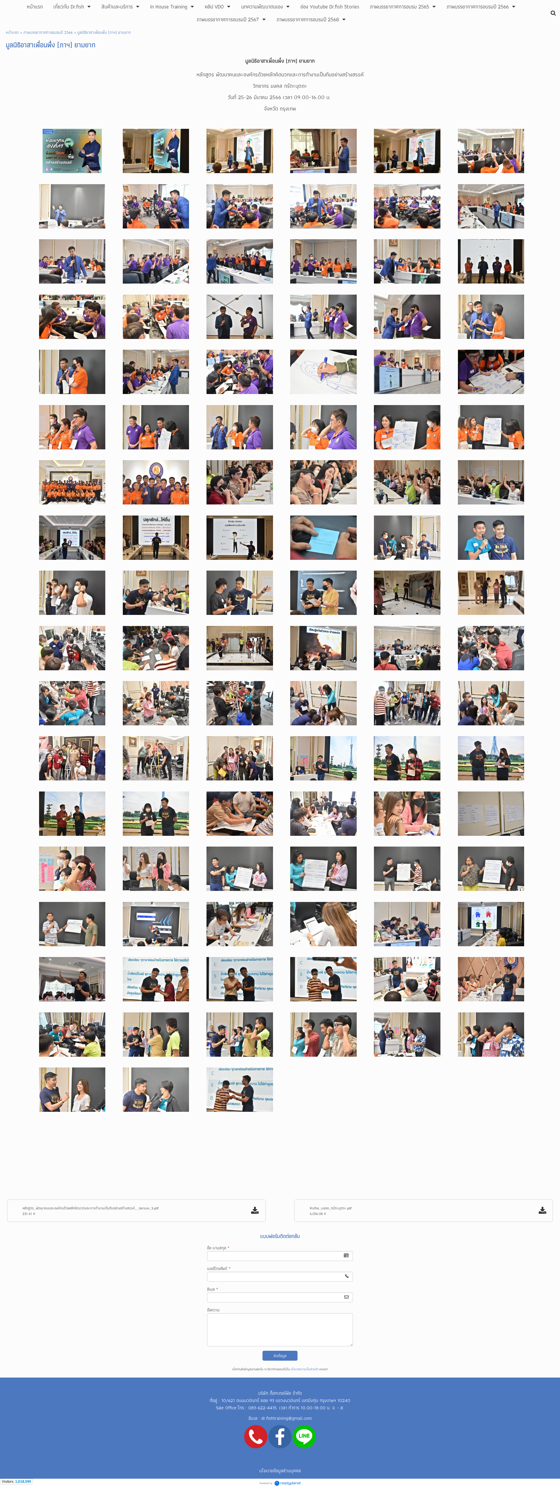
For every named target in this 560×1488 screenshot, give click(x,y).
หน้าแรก (12, 32)
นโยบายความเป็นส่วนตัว (304, 1369)
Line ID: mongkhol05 (279, 1458)
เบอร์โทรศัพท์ (219, 1268)
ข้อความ (213, 1310)
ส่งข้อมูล (280, 1355)
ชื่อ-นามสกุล (218, 1248)
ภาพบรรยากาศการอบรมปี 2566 (48, 32)
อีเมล (212, 1289)
